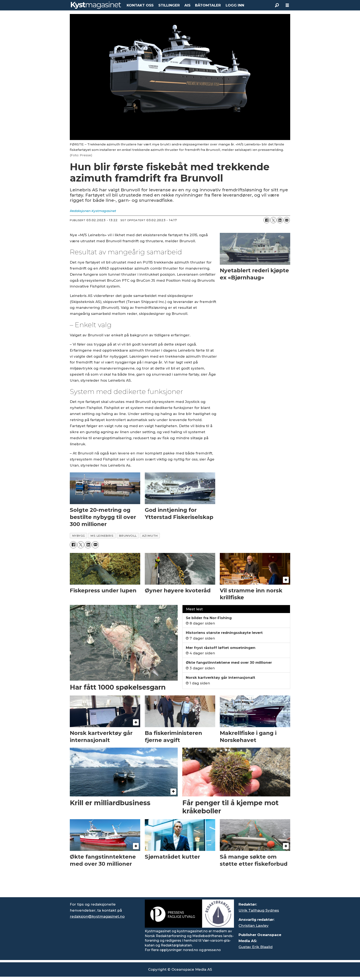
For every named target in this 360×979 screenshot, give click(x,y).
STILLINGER (169, 5)
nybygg (78, 535)
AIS (187, 5)
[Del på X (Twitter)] (273, 220)
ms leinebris (102, 535)
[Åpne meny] (287, 5)
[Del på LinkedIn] (280, 220)
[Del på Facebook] (267, 220)
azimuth (150, 535)
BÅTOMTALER (208, 5)
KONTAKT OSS (140, 5)
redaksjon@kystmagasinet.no (97, 916)
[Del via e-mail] (287, 220)
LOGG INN (235, 5)
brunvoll (128, 535)
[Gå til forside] (96, 5)
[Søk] (277, 5)
